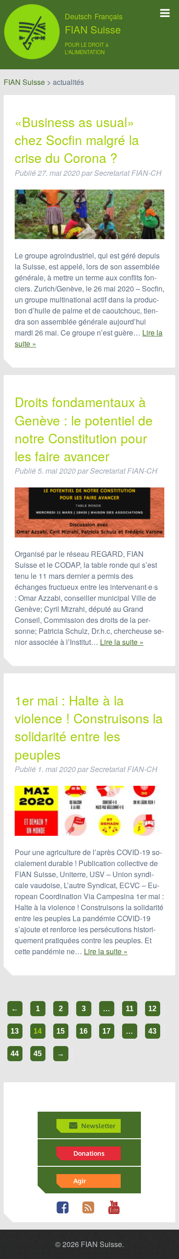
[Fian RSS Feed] (91, 1212)
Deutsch (78, 16)
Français (109, 16)
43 (152, 1031)
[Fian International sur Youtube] (116, 1212)
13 (15, 1031)
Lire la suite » (122, 642)
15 (60, 1031)
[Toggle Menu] (165, 13)
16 (83, 1031)
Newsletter (98, 1125)
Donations (89, 1153)
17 (106, 1031)
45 (38, 1054)
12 (152, 1009)
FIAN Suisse (93, 29)
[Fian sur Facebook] (65, 1212)
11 (130, 1009)
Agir (79, 1180)
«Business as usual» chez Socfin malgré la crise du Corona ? (77, 140)
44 (15, 1054)
